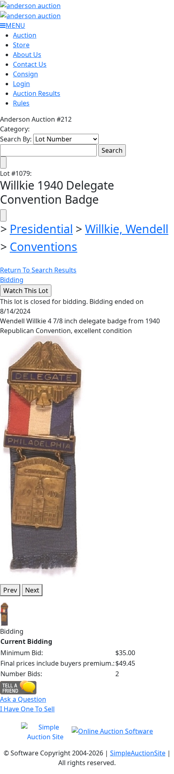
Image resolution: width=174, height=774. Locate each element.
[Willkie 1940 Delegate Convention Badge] (42, 455)
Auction (24, 35)
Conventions (43, 246)
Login (21, 83)
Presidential (41, 228)
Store (21, 44)
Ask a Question (23, 699)
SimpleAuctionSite (138, 753)
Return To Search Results (38, 270)
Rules (21, 103)
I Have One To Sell (27, 708)
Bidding (11, 279)
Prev (10, 590)
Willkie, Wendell (126, 228)
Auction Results (36, 93)
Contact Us (30, 64)
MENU (15, 25)
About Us (27, 54)
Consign (25, 74)
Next (32, 590)
